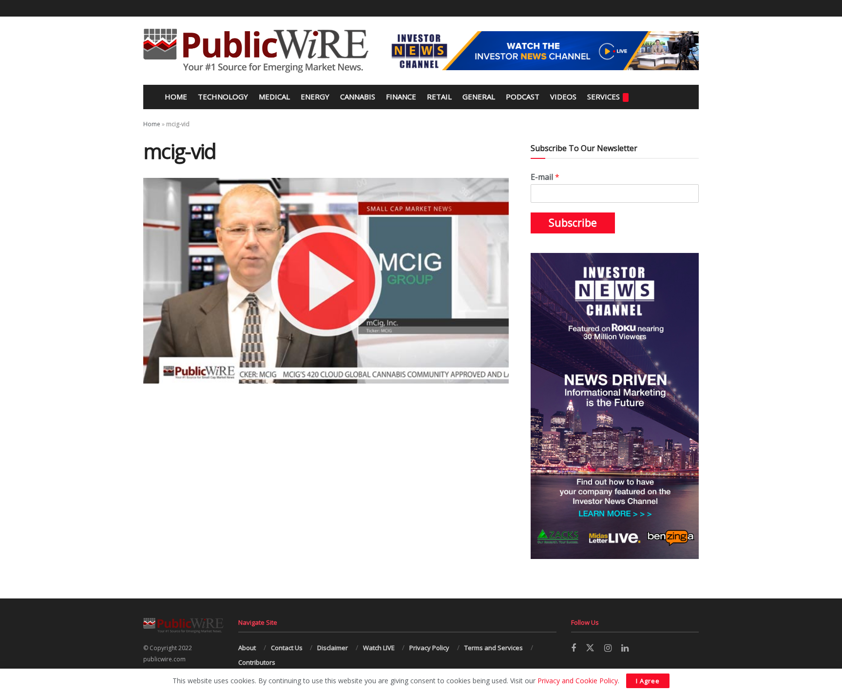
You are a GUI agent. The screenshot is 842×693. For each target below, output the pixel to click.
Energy (315, 96)
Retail (439, 96)
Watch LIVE (379, 647)
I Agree (648, 680)
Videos (563, 96)
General (478, 96)
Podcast (522, 96)
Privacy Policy (429, 647)
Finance (401, 96)
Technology (223, 96)
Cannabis (357, 96)
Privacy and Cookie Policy (577, 680)
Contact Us (287, 647)
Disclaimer (332, 647)
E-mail (545, 177)
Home (175, 96)
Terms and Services (493, 647)
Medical (274, 96)
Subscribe (573, 223)
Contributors (256, 662)
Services (603, 96)
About (247, 647)
